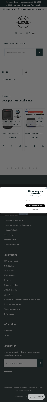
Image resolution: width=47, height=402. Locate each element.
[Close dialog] (45, 188)
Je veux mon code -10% (35, 205)
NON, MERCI (35, 209)
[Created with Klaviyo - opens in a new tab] (23, 214)
